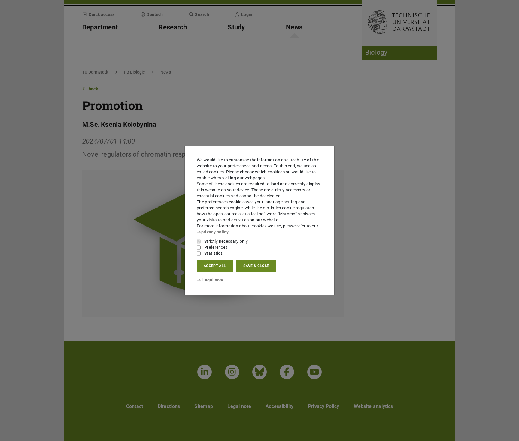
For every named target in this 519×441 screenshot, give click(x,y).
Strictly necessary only (226, 241)
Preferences (215, 247)
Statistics (213, 253)
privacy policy (215, 232)
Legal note (213, 280)
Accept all (215, 266)
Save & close (256, 266)
